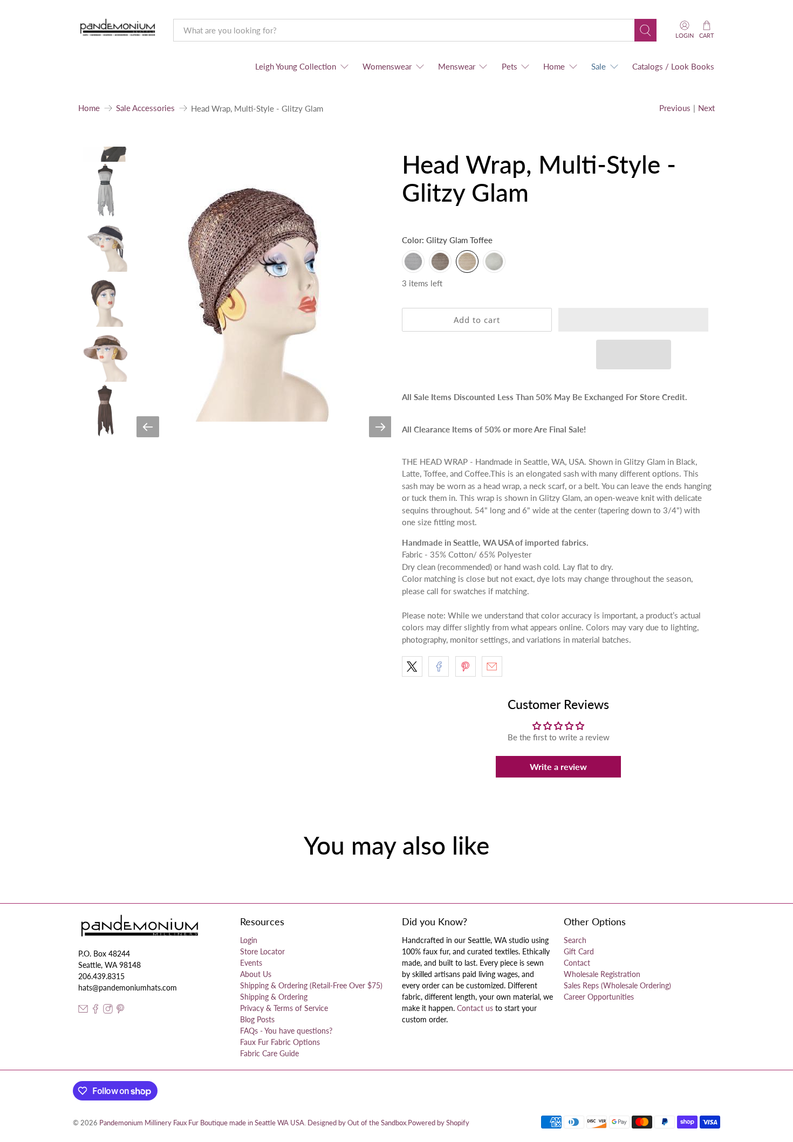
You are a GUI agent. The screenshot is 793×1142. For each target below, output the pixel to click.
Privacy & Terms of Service (284, 1008)
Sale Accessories (145, 108)
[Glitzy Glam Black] (413, 261)
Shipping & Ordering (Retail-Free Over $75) (311, 985)
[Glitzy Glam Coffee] (440, 261)
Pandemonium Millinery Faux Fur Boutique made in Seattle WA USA (201, 1123)
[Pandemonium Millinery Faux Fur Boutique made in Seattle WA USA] (118, 30)
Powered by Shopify (438, 1123)
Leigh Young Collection (295, 66)
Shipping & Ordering (273, 996)
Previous (675, 108)
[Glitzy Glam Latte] (494, 261)
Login (248, 940)
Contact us (475, 1008)
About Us (255, 974)
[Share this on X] (412, 666)
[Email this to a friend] (492, 666)
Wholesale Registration (602, 974)
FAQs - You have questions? (286, 1030)
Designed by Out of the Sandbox (356, 1123)
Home (554, 66)
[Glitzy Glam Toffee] (467, 261)
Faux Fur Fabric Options (280, 1042)
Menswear (456, 66)
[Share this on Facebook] (438, 666)
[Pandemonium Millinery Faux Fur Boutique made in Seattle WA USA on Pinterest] (120, 1010)
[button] (633, 320)
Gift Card (579, 951)
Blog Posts (257, 1019)
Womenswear (387, 66)
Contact (577, 962)
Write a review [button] (558, 766)
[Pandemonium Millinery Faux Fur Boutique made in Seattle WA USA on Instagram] (108, 1010)
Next (706, 108)
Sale (598, 66)
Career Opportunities (599, 996)
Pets (509, 66)
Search (575, 940)
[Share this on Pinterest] (465, 666)
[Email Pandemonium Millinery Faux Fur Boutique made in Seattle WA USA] (83, 1010)
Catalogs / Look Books (673, 66)
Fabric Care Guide (269, 1053)
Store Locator (262, 951)
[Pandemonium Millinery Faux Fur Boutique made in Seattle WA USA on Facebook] (95, 1010)
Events (251, 962)
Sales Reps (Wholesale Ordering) (617, 985)
